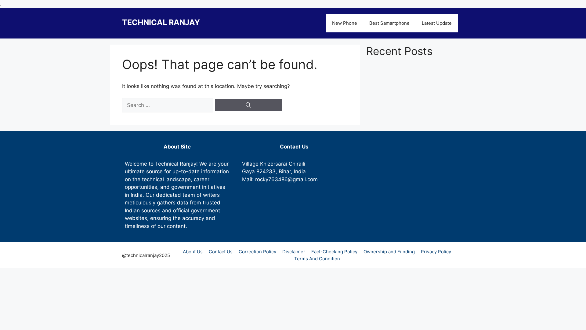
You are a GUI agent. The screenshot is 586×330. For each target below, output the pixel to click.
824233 (266, 171)
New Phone (344, 23)
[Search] (248, 105)
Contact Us (221, 252)
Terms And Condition (317, 259)
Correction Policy (257, 252)
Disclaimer (293, 252)
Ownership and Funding (389, 252)
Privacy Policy (436, 252)
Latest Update (437, 23)
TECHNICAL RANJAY (161, 22)
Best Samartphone (389, 23)
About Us (193, 252)
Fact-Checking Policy (334, 252)
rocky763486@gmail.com (286, 179)
